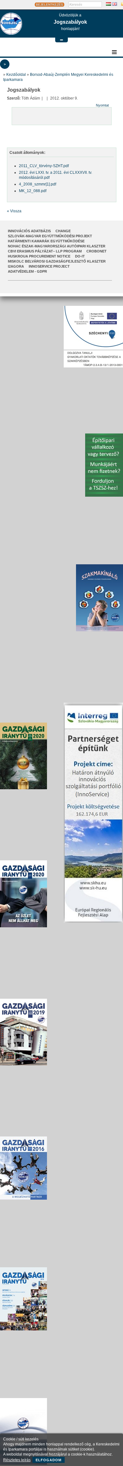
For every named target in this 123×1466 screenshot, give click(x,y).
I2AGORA (16, 266)
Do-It (80, 256)
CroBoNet (96, 251)
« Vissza (14, 211)
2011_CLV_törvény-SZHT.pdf (44, 166)
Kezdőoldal (16, 74)
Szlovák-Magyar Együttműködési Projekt (50, 236)
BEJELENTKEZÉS (49, 4)
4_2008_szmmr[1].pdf (37, 184)
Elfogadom (49, 1460)
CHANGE (63, 231)
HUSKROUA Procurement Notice (39, 256)
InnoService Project (49, 266)
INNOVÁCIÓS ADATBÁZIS (29, 231)
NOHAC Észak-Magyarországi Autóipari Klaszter (56, 246)
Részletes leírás (17, 1460)
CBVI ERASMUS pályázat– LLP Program (45, 251)
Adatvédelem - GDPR (27, 271)
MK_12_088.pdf (32, 191)
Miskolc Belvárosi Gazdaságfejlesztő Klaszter (57, 261)
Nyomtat (102, 105)
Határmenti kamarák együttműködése (46, 241)
